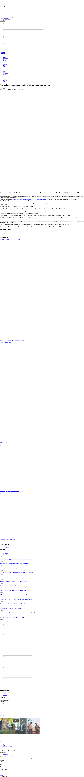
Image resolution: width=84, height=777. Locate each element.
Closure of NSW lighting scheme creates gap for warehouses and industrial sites (16, 599)
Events (4, 63)
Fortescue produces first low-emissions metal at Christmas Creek (13, 603)
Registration (5, 754)
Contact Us (5, 745)
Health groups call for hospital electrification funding (11, 585)
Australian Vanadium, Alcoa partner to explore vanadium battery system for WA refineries (18, 612)
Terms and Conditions (7, 746)
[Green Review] (2, 52)
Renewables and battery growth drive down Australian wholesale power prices (16, 559)
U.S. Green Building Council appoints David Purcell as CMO (13, 590)
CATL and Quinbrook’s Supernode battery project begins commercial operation (16, 572)
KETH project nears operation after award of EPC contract (12, 617)
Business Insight (6, 61)
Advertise (5, 65)
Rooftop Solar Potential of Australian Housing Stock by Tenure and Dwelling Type (30, 199)
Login (4, 693)
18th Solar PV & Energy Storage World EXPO (12, 340)
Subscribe (5, 695)
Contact (4, 66)
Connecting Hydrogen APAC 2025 (9, 491)
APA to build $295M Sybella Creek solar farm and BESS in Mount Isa (14, 563)
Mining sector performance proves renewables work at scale (12, 621)
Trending (4, 60)
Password (2, 766)
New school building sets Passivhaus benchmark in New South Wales (14, 581)
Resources (5, 59)
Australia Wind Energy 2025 (8, 539)
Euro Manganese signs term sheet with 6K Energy (10, 608)
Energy (4, 57)
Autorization (5, 773)
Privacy (4, 747)
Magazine (5, 64)
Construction (5, 58)
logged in (7, 547)
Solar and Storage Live (6, 442)
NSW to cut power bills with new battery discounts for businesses (13, 567)
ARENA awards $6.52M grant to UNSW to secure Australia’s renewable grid (16, 576)
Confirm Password (4, 769)
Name (1, 761)
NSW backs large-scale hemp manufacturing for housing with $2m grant (15, 594)
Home (4, 71)
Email (1, 764)
